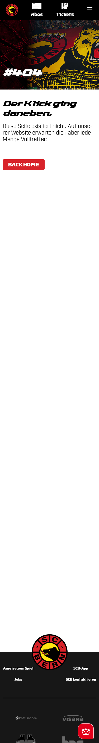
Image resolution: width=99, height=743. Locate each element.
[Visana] (73, 719)
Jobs (18, 679)
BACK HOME (23, 164)
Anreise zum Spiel (18, 668)
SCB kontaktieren (81, 679)
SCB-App (80, 668)
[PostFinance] (26, 718)
